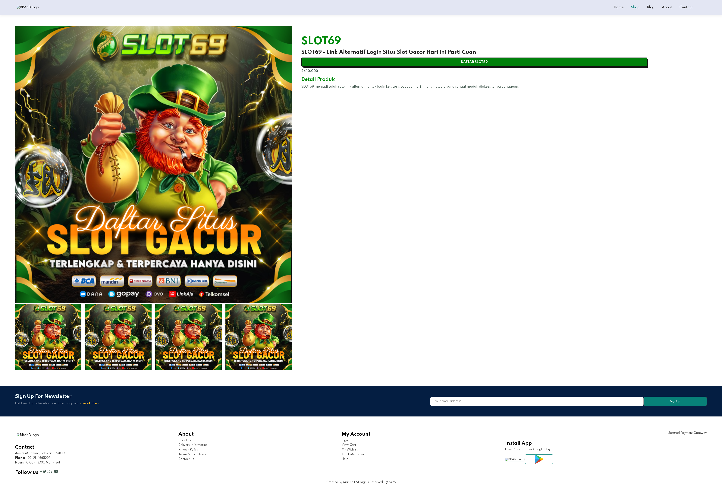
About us (184, 440)
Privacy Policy (188, 449)
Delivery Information (193, 445)
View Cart (349, 445)
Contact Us (186, 459)
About (667, 7)
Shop (635, 7)
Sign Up (675, 401)
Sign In (346, 440)
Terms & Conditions (192, 454)
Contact (686, 7)
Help (345, 459)
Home (618, 7)
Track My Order (353, 454)
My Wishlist (350, 449)
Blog (651, 7)
